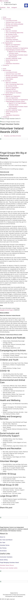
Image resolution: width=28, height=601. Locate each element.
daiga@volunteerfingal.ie (6, 310)
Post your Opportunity (12, 46)
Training (8, 62)
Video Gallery (9, 27)
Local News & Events (11, 20)
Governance (3, 550)
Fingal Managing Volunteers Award (15, 50)
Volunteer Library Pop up (7, 565)
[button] (14, 67)
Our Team (2, 542)
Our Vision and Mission (6, 539)
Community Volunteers (12, 39)
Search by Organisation (12, 36)
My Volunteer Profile (11, 34)
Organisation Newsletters (12, 63)
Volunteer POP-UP (11, 37)
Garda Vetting (4, 559)
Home (4, 17)
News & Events (7, 19)
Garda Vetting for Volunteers (13, 41)
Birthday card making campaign (14, 24)
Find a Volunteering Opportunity (14, 32)
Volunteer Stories (4, 545)
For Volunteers (7, 29)
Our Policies (3, 548)
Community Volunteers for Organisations (17, 48)
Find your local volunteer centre (8, 568)
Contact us (6, 65)
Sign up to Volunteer (11, 31)
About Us (2, 537)
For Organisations (7, 43)
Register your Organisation (13, 44)
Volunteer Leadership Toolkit (13, 58)
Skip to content (4, 1)
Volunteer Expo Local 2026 (13, 22)
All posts (6, 136)
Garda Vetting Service (12, 60)
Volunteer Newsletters (12, 25)
